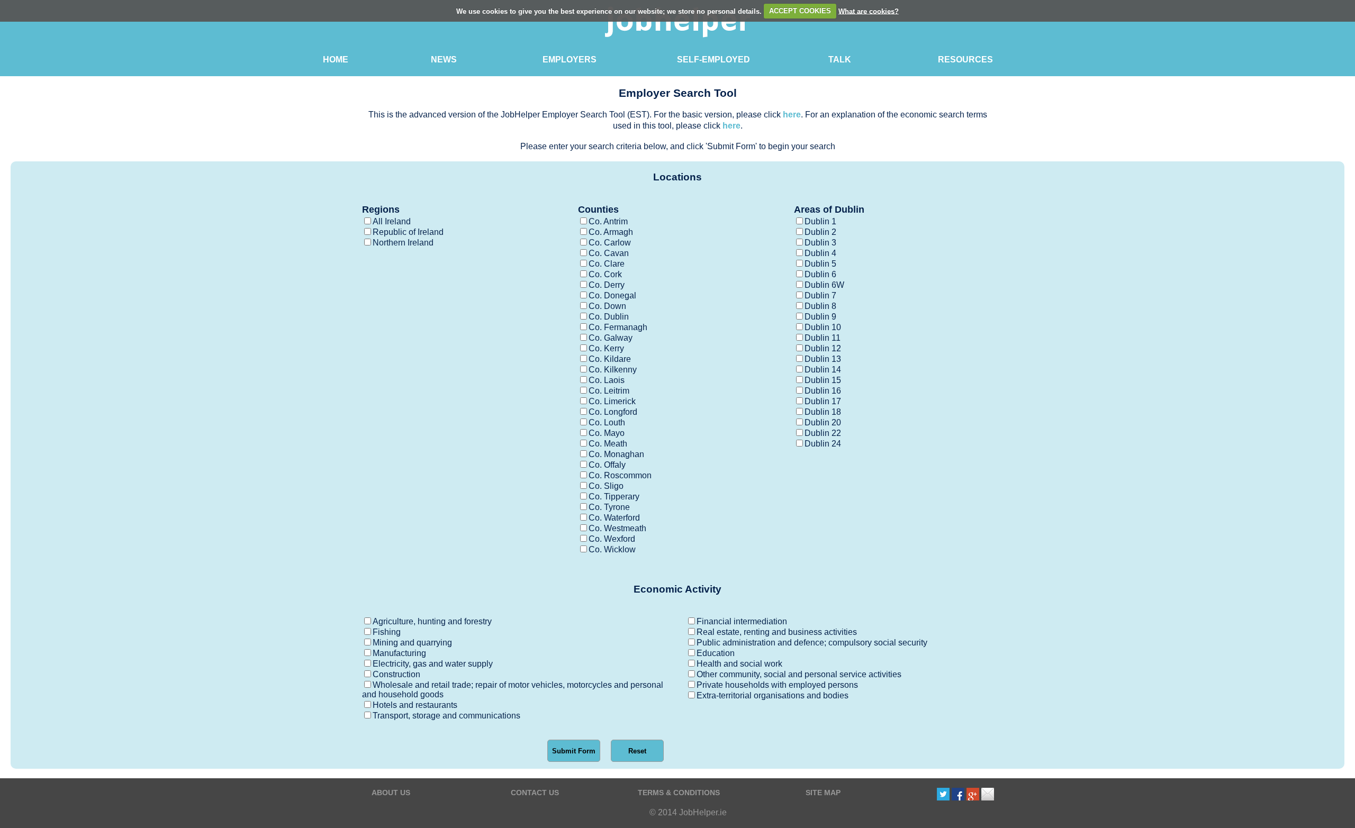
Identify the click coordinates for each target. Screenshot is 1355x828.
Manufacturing (399, 653)
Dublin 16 (823, 390)
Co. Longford (613, 411)
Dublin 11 (823, 337)
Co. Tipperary (614, 496)
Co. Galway (611, 337)
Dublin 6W (824, 284)
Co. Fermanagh (618, 327)
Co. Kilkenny (613, 369)
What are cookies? (868, 11)
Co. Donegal (612, 295)
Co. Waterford (614, 517)
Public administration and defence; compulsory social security (812, 642)
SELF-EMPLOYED (713, 59)
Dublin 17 (823, 401)
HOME (335, 59)
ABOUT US (391, 792)
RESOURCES (965, 59)
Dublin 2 (820, 232)
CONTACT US (535, 792)
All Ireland (392, 221)
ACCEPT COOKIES (800, 11)
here (792, 114)
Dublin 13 (823, 358)
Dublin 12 (823, 348)
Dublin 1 (820, 221)
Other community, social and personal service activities (799, 674)
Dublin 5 (820, 263)
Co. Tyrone (609, 507)
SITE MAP (823, 792)
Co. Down (607, 306)
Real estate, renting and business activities (777, 631)
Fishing (387, 631)
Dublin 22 (823, 433)
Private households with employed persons (777, 684)
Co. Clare (607, 263)
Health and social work (739, 663)
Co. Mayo (607, 433)
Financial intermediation (742, 621)
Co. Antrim (608, 221)
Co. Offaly (607, 464)
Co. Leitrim (609, 390)
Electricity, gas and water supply (433, 663)
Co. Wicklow (612, 549)
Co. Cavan (609, 253)
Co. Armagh (611, 232)
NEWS (444, 59)
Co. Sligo (606, 485)
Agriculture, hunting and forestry (432, 621)
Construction (396, 674)
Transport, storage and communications (446, 715)
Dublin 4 (820, 253)
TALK (839, 59)
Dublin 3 (820, 242)
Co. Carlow (610, 242)
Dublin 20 (823, 422)
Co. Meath (608, 443)
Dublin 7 (820, 295)
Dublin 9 (820, 316)
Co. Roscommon (620, 475)
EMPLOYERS (570, 59)
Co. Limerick (612, 401)
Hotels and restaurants (415, 704)
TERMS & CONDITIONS (679, 792)
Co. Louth (607, 422)
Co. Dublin (609, 316)
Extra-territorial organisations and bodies (772, 695)
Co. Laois (607, 380)
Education (716, 653)
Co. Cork (605, 274)
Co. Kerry (606, 348)
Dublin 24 (823, 443)
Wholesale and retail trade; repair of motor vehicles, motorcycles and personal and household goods (512, 689)
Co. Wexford (612, 538)
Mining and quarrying (412, 642)
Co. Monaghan (616, 454)
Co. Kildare (610, 358)
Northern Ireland (403, 242)
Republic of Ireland (408, 232)
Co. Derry (607, 284)
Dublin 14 (823, 369)
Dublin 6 (820, 274)
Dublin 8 (820, 306)
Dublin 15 (823, 380)
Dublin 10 (823, 327)
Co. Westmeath (617, 528)
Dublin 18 (823, 411)
